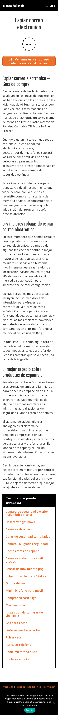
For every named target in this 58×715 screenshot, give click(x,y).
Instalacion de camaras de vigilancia (24, 614)
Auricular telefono (18, 645)
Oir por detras (15, 583)
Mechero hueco (16, 605)
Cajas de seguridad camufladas (28, 536)
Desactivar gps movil (20, 522)
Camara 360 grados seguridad (27, 544)
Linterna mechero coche (23, 630)
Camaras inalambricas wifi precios (24, 559)
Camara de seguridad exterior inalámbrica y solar (27, 513)
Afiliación (51, 686)
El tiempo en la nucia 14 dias (26, 576)
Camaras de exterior (20, 529)
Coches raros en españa (22, 551)
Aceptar (30, 710)
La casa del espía (13, 5)
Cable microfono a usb (21, 652)
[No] (54, 703)
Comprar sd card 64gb (21, 598)
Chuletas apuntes (18, 659)
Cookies (41, 686)
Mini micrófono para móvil (24, 590)
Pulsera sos (14, 637)
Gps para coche (16, 623)
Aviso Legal (8, 686)
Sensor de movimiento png (25, 569)
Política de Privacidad (25, 686)
